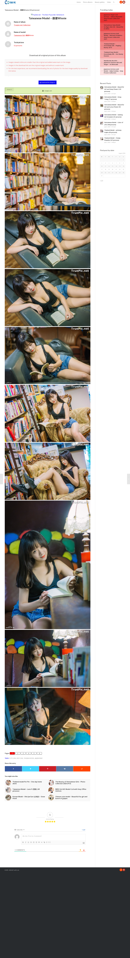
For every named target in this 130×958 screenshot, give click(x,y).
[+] (49, 842)
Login (83, 830)
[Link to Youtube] (123, 2)
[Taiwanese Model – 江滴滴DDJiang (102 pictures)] (1, 479)
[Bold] (23, 842)
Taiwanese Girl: (19, 35)
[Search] (114, 2)
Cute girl (12, 758)
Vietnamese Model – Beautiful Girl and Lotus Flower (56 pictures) (114, 107)
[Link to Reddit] (121, 2)
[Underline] (28, 842)
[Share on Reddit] (81, 768)
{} (46, 842)
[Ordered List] (33, 842)
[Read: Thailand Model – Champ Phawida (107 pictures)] (101, 139)
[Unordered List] (36, 842)
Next (88, 61)
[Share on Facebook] (13, 768)
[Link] (44, 842)
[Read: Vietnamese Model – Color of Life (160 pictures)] (101, 123)
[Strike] (31, 842)
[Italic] (25, 842)
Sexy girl (20, 758)
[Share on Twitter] (30, 768)
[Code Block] (41, 842)
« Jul (101, 181)
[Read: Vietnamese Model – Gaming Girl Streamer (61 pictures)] (101, 115)
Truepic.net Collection (22, 25)
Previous (84, 61)
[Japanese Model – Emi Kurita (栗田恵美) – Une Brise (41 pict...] (128, 479)
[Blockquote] (39, 842)
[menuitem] (78, 2)
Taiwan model (29, 758)
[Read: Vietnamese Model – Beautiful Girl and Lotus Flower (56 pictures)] (101, 105)
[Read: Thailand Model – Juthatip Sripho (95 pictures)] (101, 131)
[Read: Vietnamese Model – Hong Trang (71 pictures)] (101, 98)
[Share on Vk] (64, 768)
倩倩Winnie (39, 758)
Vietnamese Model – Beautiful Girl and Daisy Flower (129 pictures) (114, 89)
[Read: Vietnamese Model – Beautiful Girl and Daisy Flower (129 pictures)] (101, 88)
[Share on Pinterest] (47, 768)
